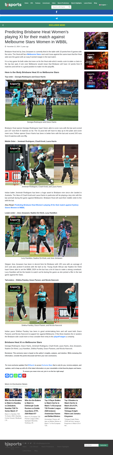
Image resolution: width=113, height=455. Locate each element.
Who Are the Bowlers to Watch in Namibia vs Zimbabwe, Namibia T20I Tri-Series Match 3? (13, 405)
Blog (95, 3)
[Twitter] (11, 376)
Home (26, 3)
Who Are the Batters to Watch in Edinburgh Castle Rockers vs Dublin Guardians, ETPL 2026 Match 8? (33, 407)
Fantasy (37, 3)
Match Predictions (63, 3)
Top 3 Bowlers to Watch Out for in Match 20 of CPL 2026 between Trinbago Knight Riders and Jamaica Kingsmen (72, 408)
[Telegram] (20, 376)
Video (54, 3)
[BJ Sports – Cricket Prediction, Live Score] (13, 5)
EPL (32, 3)
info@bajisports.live (43, 443)
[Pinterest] (24, 376)
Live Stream (34, 446)
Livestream (46, 3)
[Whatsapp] (16, 376)
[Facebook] (7, 376)
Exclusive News (57, 25)
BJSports (31, 365)
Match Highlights (76, 3)
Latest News (88, 3)
